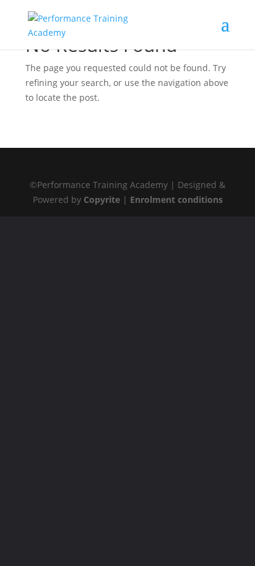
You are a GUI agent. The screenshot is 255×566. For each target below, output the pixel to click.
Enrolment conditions (176, 199)
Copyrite (102, 199)
